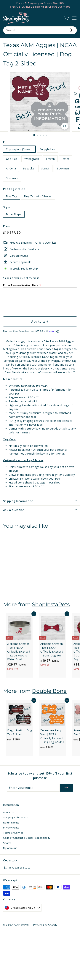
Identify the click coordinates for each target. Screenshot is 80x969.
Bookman (63, 168)
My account (10, 848)
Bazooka (28, 168)
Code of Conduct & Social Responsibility (26, 837)
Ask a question (13, 510)
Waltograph (31, 159)
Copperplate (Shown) (19, 149)
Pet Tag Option (14, 189)
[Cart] (66, 18)
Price (6, 226)
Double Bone (49, 691)
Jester (65, 159)
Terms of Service (13, 832)
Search (7, 843)
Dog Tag (11, 196)
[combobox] (40, 30)
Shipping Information (18, 501)
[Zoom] (64, 126)
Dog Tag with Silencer (38, 196)
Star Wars (12, 178)
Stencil (45, 168)
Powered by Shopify (45, 925)
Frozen (50, 159)
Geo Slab (11, 159)
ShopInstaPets (51, 604)
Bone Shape (13, 214)
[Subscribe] (66, 788)
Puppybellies (47, 149)
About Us (8, 812)
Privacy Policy (11, 827)
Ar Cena (11, 168)
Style (6, 207)
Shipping (8, 277)
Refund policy (11, 822)
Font (6, 142)
